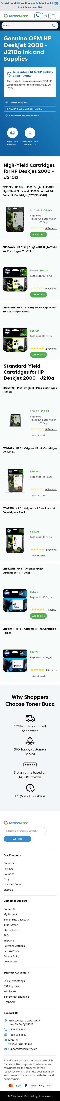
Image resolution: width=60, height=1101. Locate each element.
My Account (10, 914)
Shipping (9, 940)
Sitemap (8, 889)
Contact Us (10, 909)
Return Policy (11, 951)
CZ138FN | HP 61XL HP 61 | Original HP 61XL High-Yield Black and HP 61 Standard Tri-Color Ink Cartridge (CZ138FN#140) (28, 191)
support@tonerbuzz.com (22, 1049)
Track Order (11, 925)
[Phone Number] (37, 15)
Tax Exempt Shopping (16, 996)
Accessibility (10, 961)
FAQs (7, 935)
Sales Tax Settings (14, 981)
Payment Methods (14, 945)
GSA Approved (12, 986)
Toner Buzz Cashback (16, 919)
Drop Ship (9, 1002)
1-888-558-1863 (17, 1034)
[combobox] (30, 25)
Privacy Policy (11, 956)
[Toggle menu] (53, 16)
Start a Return (12, 930)
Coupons (9, 874)
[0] (45, 16)
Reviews (8, 868)
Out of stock (39, 435)
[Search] (54, 25)
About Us (9, 863)
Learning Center (13, 884)
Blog (6, 879)
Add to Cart (38, 234)
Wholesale (10, 991)
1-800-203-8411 (17, 1029)
